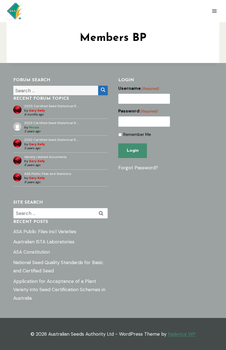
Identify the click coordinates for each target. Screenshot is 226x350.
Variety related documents (45, 157)
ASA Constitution (31, 252)
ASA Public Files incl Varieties (44, 231)
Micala (34, 127)
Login (133, 150)
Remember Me (137, 134)
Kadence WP (182, 334)
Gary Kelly (37, 110)
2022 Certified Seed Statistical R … (51, 140)
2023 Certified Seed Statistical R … (51, 123)
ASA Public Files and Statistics (47, 174)
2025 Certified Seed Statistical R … (51, 106)
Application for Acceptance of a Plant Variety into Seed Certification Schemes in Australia (59, 289)
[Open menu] (214, 11)
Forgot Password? (138, 168)
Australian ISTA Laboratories (43, 242)
